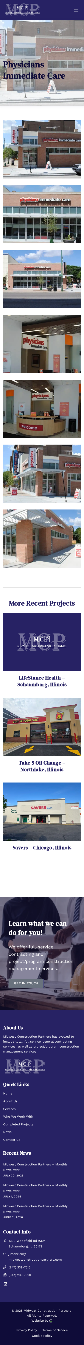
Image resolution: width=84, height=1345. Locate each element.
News (7, 1132)
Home (7, 1093)
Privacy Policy (26, 1330)
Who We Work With (18, 1116)
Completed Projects (18, 1124)
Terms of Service (55, 1330)
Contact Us (11, 1139)
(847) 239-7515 (19, 1267)
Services (9, 1109)
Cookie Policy (42, 1335)
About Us (10, 1101)
